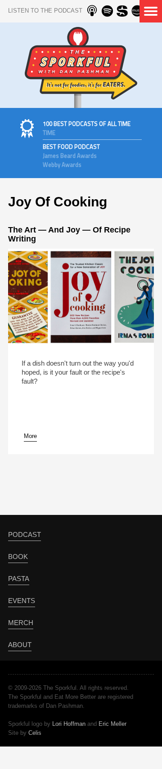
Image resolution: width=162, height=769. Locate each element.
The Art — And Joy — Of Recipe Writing (69, 234)
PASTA (18, 578)
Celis (34, 732)
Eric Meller (112, 723)
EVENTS (21, 600)
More (30, 436)
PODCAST (24, 534)
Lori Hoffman (69, 723)
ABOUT (20, 644)
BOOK (18, 556)
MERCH (20, 622)
